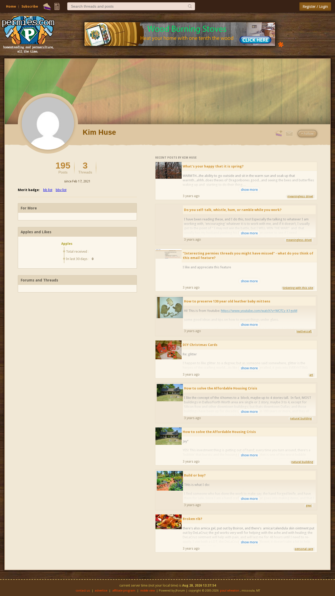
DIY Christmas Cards (200, 345)
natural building (301, 418)
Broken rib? (192, 519)
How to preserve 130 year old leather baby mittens (227, 301)
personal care (304, 549)
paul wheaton (229, 590)
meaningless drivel (300, 196)
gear (309, 505)
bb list (47, 190)
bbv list (61, 190)
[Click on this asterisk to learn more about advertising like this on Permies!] (280, 44)
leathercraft (304, 331)
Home (11, 6)
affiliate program (123, 590)
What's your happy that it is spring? (213, 166)
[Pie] (47, 6)
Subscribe (29, 6)
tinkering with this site (298, 288)
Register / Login (315, 6)
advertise (101, 590)
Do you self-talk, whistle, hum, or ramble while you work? (233, 210)
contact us (83, 590)
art (311, 375)
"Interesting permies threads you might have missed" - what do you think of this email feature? (248, 255)
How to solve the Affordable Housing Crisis (220, 388)
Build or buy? (195, 475)
